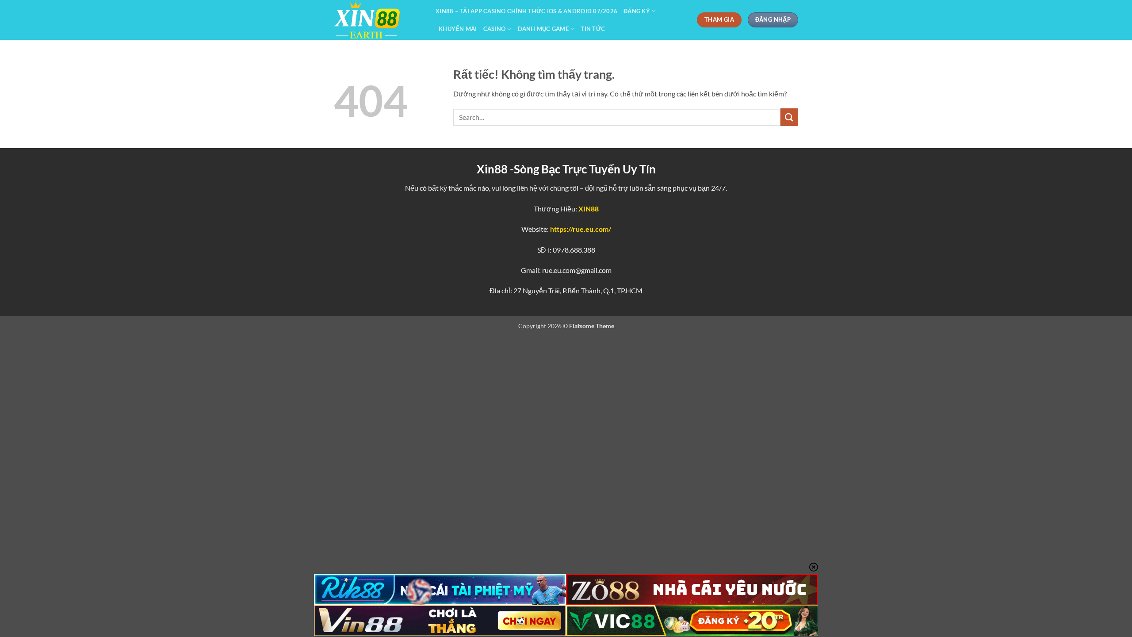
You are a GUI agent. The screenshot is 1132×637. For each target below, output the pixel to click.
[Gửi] (789, 117)
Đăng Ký (636, 11)
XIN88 (588, 208)
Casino (494, 28)
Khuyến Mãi (458, 28)
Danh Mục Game (543, 28)
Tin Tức (593, 28)
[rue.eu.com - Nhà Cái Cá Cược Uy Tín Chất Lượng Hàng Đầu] (378, 20)
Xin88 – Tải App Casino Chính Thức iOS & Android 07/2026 (526, 11)
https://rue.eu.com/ (580, 229)
